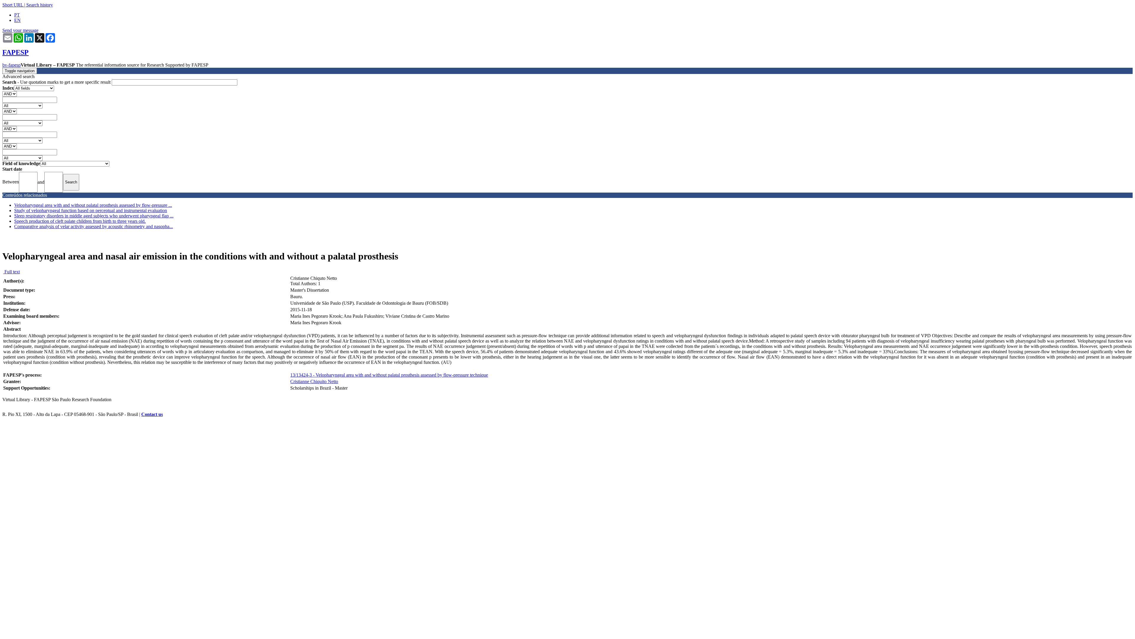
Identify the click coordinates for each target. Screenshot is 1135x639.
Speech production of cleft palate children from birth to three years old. (80, 221)
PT (17, 14)
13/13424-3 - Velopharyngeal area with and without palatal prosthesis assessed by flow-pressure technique (389, 374)
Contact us (152, 414)
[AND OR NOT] (9, 93)
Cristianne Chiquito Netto (314, 381)
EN (17, 20)
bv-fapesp (11, 64)
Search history (39, 4)
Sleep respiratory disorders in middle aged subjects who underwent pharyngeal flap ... (94, 215)
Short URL (12, 4)
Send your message (20, 30)
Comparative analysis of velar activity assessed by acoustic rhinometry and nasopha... (93, 226)
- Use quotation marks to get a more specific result (57, 82)
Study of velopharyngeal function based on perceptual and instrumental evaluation (90, 210)
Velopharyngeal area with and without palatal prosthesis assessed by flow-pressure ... (93, 205)
